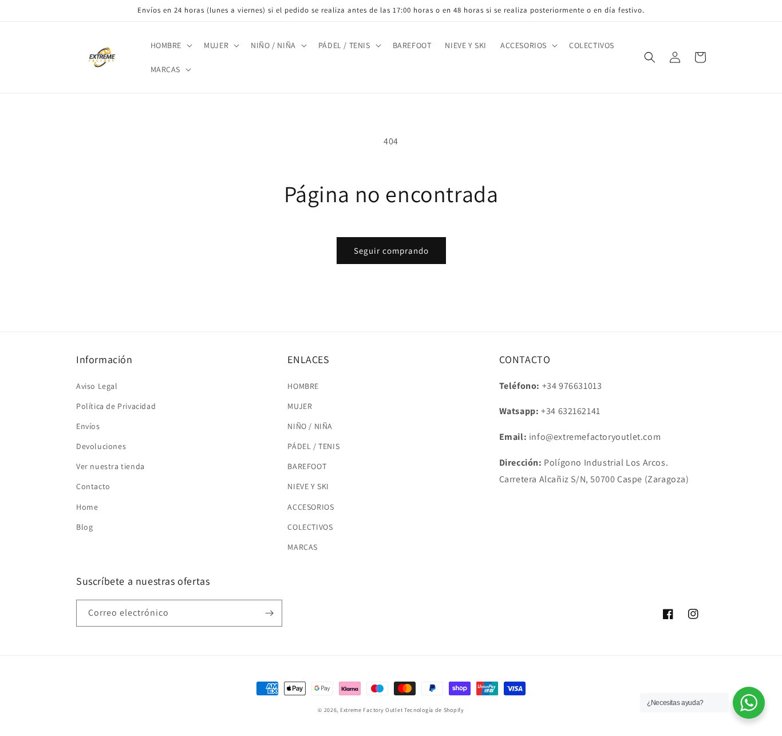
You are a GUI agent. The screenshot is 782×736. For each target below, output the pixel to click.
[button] (171, 45)
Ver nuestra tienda (110, 466)
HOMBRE (303, 386)
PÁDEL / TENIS (313, 446)
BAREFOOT (306, 466)
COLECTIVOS (310, 527)
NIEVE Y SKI (308, 486)
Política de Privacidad (116, 406)
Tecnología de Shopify (434, 710)
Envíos (88, 426)
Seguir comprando (391, 250)
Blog (84, 527)
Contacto (93, 486)
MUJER (299, 406)
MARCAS (302, 547)
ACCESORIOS (310, 507)
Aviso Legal (97, 386)
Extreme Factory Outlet (371, 710)
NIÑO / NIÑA (310, 426)
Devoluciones (101, 446)
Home (87, 507)
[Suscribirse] (269, 613)
